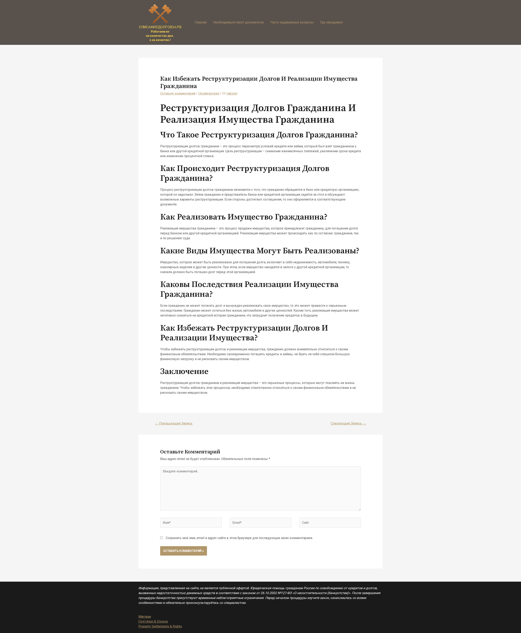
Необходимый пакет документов (238, 22)
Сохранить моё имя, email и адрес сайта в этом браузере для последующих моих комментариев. (239, 538)
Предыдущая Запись (174, 423)
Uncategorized (208, 93)
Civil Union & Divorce (153, 621)
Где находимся (331, 22)
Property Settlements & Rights (160, 626)
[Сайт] (330, 523)
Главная (201, 22)
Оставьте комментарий (177, 93)
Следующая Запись (348, 423)
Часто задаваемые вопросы (292, 22)
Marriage (144, 617)
